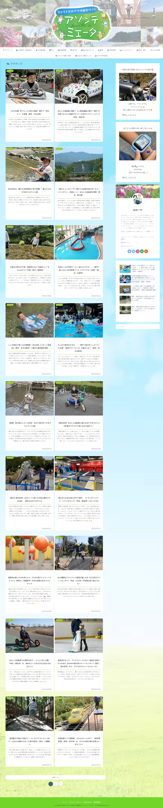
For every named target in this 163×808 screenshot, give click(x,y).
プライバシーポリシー (75, 802)
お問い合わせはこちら (127, 246)
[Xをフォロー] (133, 251)
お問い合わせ (88, 802)
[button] (157, 326)
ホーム (65, 802)
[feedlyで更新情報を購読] (142, 251)
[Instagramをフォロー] (138, 251)
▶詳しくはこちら (129, 114)
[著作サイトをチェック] (129, 251)
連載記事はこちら (126, 242)
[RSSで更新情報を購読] (146, 251)
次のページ (55, 777)
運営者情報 (97, 802)
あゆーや (137, 210)
